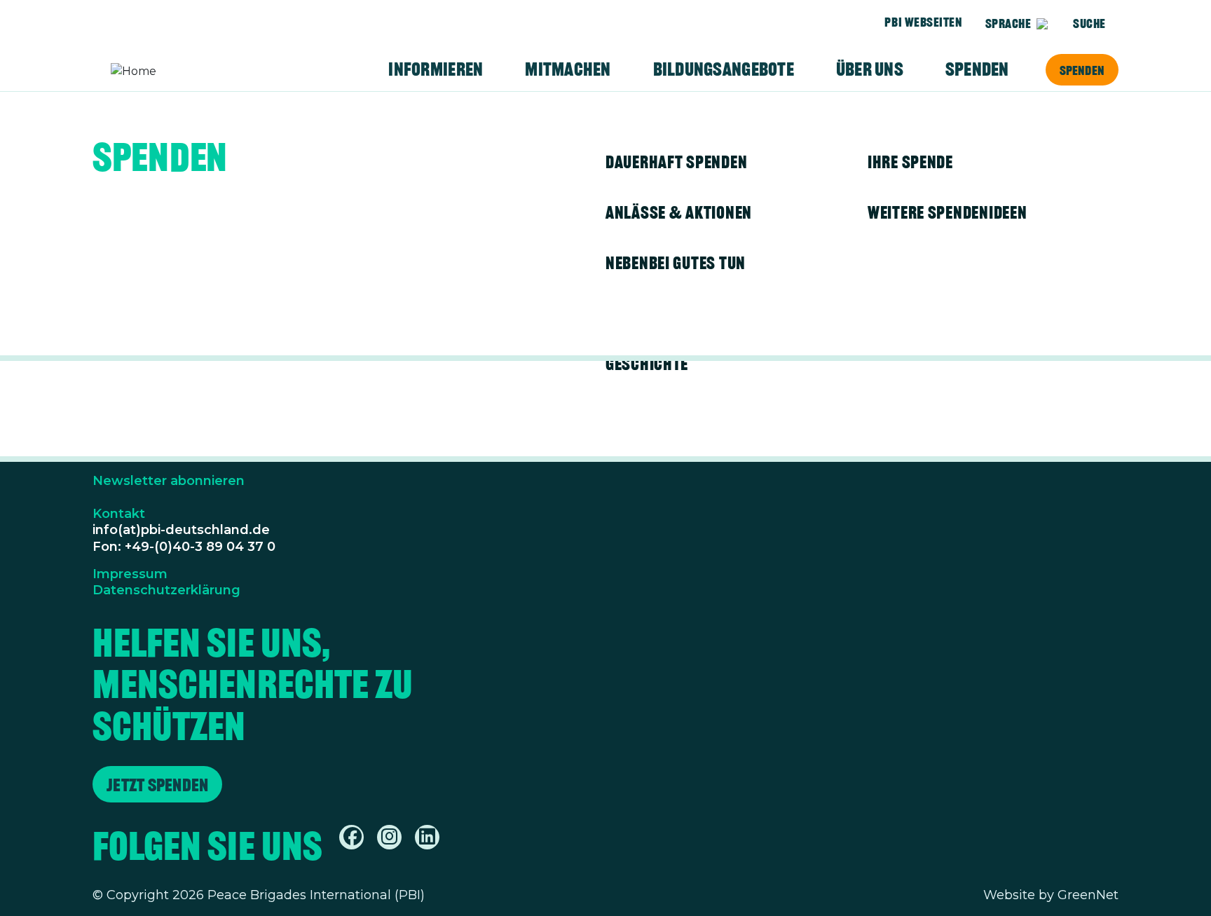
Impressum (130, 574)
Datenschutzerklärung (166, 590)
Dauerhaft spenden (676, 162)
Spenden (1082, 70)
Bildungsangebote (723, 69)
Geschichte (647, 364)
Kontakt (119, 513)
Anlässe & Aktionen (679, 212)
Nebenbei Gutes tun (676, 263)
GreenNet (1088, 895)
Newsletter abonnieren (169, 480)
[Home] (165, 71)
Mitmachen (567, 69)
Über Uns (869, 69)
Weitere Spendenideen (947, 212)
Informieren (435, 69)
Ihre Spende (910, 162)
